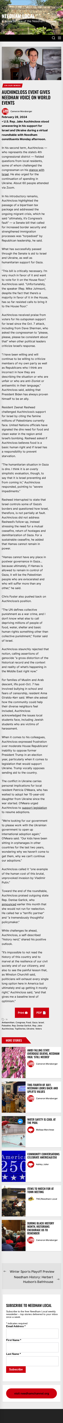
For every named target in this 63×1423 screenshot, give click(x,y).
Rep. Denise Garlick (21, 1025)
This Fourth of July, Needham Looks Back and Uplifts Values (42, 1088)
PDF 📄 (41, 1012)
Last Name (13, 1353)
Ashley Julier (42, 1164)
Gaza (34, 1022)
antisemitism (8, 1022)
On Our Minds (12, 85)
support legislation (34, 807)
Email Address (16, 1326)
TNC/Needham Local (46, 1199)
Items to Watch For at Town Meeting (40, 1190)
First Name (13, 1340)
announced (9, 904)
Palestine (6, 1025)
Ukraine (30, 1028)
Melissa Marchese (45, 1129)
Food (28, 1022)
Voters (38, 1028)
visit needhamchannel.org (31, 1393)
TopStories (20, 1028)
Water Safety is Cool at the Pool (41, 1121)
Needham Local (18, 15)
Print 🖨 (23, 1012)
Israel (41, 1022)
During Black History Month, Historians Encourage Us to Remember (40, 1228)
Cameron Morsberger (21, 111)
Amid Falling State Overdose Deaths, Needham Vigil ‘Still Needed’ (43, 1053)
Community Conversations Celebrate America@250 (43, 1155)
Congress (20, 1022)
